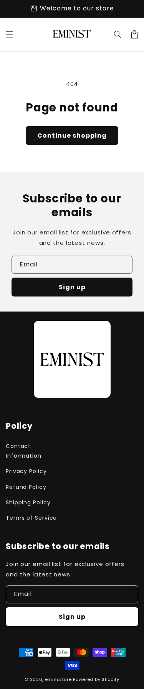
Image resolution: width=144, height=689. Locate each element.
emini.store (58, 679)
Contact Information (23, 451)
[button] (9, 34)
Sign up (72, 287)
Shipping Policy (28, 502)
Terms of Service (31, 518)
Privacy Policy (26, 471)
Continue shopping (72, 135)
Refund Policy (26, 487)
